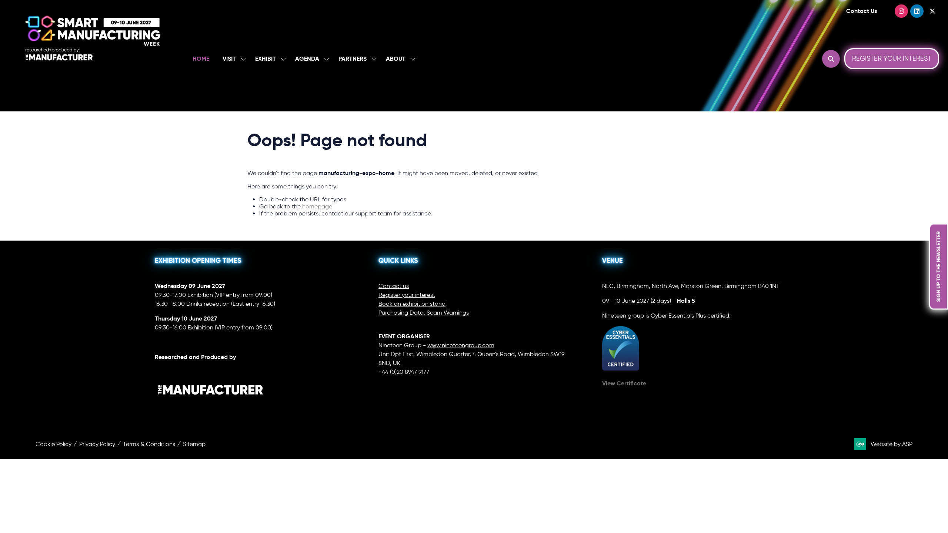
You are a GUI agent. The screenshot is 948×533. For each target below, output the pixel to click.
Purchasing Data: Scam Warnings (423, 312)
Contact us (393, 285)
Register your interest (406, 294)
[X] (932, 11)
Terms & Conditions (149, 443)
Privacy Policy (97, 443)
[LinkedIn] (917, 11)
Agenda (307, 59)
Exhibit (265, 59)
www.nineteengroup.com (460, 345)
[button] (831, 59)
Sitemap (194, 443)
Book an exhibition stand (411, 303)
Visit (229, 59)
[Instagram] (901, 11)
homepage (317, 206)
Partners (352, 59)
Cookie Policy (53, 443)
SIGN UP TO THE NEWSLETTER (938, 266)
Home (201, 59)
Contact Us (861, 11)
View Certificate (624, 383)
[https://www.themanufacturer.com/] (210, 409)
